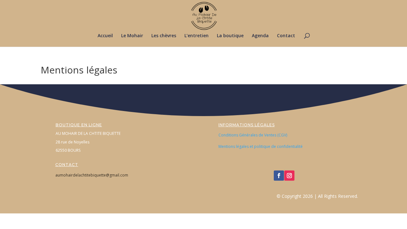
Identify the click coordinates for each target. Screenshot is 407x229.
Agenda (260, 35)
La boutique (230, 35)
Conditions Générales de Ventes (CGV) (252, 135)
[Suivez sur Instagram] (289, 175)
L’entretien (196, 35)
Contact (286, 35)
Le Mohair (132, 35)
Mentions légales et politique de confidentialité (260, 146)
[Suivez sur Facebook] (279, 175)
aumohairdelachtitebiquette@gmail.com (91, 175)
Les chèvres (163, 35)
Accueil (105, 35)
